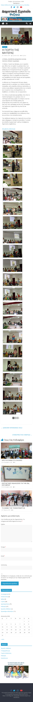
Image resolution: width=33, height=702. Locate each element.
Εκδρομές (3, 606)
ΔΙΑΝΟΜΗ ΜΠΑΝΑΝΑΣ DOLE (11, 428)
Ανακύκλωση (4, 658)
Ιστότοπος (4, 565)
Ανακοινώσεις (4, 596)
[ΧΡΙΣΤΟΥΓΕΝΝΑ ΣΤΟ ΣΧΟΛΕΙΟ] (16, 443)
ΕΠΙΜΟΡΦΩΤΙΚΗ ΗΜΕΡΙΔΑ (22, 435)
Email (3, 556)
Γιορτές (4, 47)
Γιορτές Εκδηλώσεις (6, 653)
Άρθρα (2, 599)
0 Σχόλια (24, 55)
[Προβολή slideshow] (8, 129)
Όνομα (3, 547)
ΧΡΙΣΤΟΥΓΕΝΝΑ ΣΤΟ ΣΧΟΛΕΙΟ (12, 460)
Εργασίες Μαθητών (6, 609)
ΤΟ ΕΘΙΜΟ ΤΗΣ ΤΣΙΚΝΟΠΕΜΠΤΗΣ (13, 508)
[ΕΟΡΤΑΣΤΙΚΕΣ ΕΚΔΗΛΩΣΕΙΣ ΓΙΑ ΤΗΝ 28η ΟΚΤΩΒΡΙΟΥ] (16, 466)
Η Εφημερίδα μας (5, 650)
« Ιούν (2, 639)
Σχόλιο (3, 524)
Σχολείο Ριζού (16, 55)
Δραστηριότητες (5, 604)
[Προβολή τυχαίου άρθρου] (30, 23)
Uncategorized (4, 594)
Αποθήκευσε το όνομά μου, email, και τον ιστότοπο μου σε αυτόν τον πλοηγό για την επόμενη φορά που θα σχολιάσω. (16, 577)
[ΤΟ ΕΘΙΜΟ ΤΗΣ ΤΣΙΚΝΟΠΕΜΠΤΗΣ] (16, 491)
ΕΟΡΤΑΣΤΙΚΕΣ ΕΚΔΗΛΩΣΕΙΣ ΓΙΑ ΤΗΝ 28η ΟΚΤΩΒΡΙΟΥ (15, 484)
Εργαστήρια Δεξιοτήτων (7, 611)
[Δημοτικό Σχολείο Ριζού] (3, 23)
